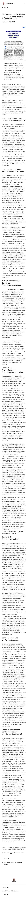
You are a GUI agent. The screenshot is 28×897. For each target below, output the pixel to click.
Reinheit (19, 862)
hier (11, 853)
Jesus (8, 862)
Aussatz (4, 862)
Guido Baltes (11, 3)
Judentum (13, 862)
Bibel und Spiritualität (12, 891)
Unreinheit (5, 864)
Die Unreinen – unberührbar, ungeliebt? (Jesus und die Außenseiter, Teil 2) (13, 16)
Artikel (4, 891)
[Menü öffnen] (25, 3)
